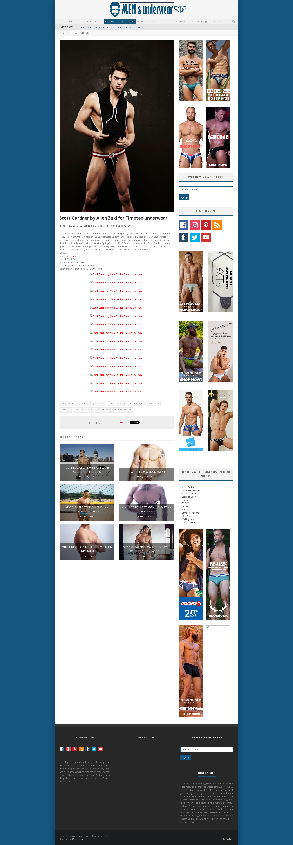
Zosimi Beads (188, 522)
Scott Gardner (137, 403)
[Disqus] (117, 606)
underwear (102, 409)
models (121, 403)
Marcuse (186, 509)
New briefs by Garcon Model (146, 471)
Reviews (142, 21)
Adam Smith (188, 487)
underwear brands (121, 409)
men (111, 403)
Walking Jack (188, 519)
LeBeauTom (188, 506)
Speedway (154, 403)
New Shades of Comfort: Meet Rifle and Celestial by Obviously (114, 27)
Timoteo (75, 256)
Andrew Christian (190, 493)
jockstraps (99, 403)
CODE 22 (186, 503)
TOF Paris (186, 516)
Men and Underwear (118, 225)
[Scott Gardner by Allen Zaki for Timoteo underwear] (116, 274)
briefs (86, 403)
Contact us (227, 839)
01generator (77, 839)
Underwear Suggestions (168, 21)
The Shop (214, 21)
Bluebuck (186, 499)
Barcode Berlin (189, 496)
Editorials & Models (120, 21)
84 (62, 403)
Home (62, 33)
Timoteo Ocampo (83, 409)
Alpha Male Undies (191, 490)
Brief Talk (195, 21)
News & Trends (92, 21)
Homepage (72, 21)
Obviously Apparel (190, 512)
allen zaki (73, 403)
